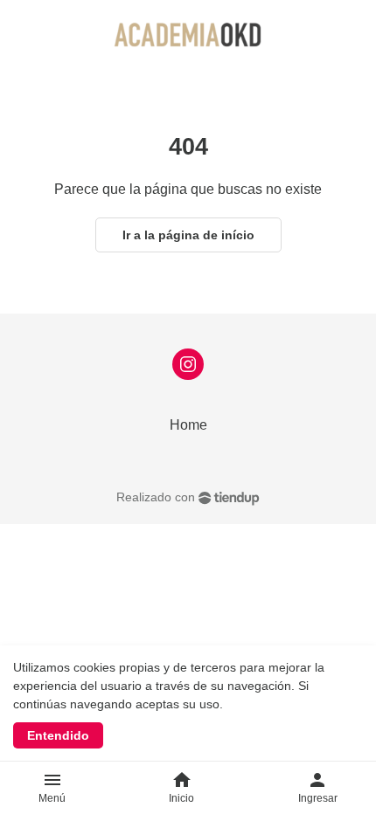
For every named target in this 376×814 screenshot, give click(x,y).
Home (188, 424)
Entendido (58, 735)
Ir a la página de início (188, 235)
